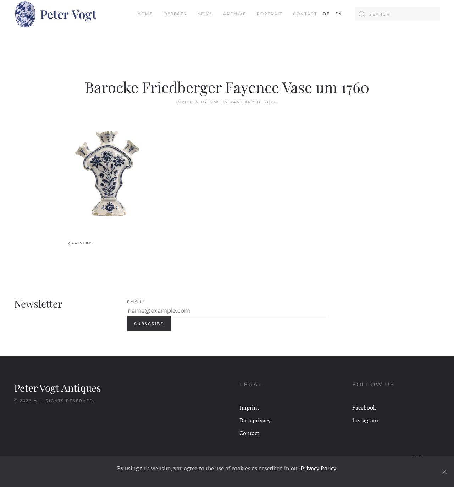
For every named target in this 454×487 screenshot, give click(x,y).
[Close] (444, 471)
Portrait (269, 13)
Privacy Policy (318, 468)
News (204, 13)
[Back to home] (55, 14)
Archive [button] (234, 13)
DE (326, 13)
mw (214, 101)
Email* (136, 301)
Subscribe (149, 323)
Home (145, 13)
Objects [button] (175, 13)
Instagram (365, 420)
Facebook (364, 407)
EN (338, 13)
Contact (305, 13)
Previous (82, 242)
